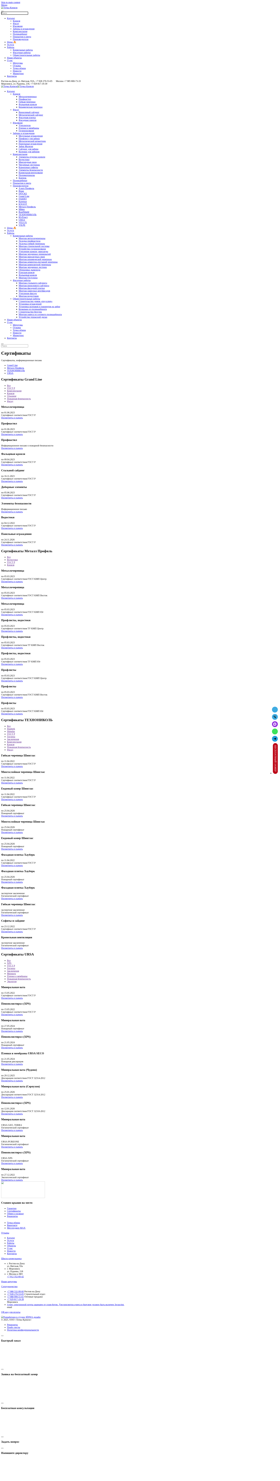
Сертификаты (14, 1211)
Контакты (12, 76)
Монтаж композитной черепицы (35, 264)
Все (9, 385)
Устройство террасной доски (33, 317)
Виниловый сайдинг (29, 112)
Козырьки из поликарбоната (33, 309)
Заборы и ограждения (23, 29)
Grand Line (24, 196)
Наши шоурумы (9, 1281)
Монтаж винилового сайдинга (34, 285)
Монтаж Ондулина (28, 277)
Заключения (13, 739)
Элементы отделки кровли (32, 157)
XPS (9, 963)
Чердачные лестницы (29, 165)
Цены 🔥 (11, 42)
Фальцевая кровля (28, 104)
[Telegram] (275, 739)
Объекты (11, 1245)
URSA (22, 220)
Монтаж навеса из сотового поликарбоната (40, 314)
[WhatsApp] (275, 731)
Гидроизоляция (26, 130)
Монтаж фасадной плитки (32, 288)
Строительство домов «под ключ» (35, 301)
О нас (10, 60)
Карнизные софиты (28, 167)
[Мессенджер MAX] (275, 724)
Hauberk (11, 729)
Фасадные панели (27, 120)
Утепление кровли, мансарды (33, 251)
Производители (20, 39)
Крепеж (22, 178)
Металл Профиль (27, 206)
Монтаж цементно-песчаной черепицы (38, 262)
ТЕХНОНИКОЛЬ (27, 214)
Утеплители (25, 125)
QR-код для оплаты (10, 1312)
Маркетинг (18, 73)
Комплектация (20, 31)
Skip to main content (10, 2)
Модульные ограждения (31, 136)
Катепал (23, 201)
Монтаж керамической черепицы (35, 259)
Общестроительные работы (26, 55)
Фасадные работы (22, 52)
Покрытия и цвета (22, 36)
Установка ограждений (30, 304)
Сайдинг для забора (28, 149)
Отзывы (17, 65)
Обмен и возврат (15, 1213)
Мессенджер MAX (16, 1228)
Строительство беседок (30, 312)
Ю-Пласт (23, 217)
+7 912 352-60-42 (15, 1276)
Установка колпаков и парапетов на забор (39, 306)
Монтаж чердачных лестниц (33, 267)
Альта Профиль (26, 188)
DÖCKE (23, 193)
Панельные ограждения (30, 144)
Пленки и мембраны (29, 128)
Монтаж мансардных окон (32, 256)
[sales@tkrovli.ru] (275, 710)
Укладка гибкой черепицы (32, 243)
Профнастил (25, 99)
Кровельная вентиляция (31, 172)
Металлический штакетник (32, 141)
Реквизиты (12, 1216)
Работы (10, 47)
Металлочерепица (28, 96)
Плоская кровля (26, 272)
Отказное (11, 396)
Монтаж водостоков (29, 296)
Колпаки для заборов (29, 151)
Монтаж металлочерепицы (32, 238)
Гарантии (11, 1208)
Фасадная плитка (27, 117)
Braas (21, 191)
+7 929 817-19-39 (15, 1299)
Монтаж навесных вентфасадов (34, 291)
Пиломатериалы (27, 175)
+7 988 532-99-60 (15, 1291)
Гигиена (11, 736)
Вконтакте (12, 1225)
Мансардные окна (28, 162)
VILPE (22, 225)
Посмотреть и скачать (12, 418)
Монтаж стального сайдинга (33, 283)
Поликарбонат (20, 34)
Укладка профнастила (29, 241)
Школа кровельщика (11, 1258)
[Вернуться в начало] (9, 7)
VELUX (23, 222)
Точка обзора (19, 68)
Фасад (16, 23)
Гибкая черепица (27, 102)
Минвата (11, 973)
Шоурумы (18, 63)
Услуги (10, 44)
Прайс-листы (13, 1327)
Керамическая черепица (30, 107)
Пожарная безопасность (19, 398)
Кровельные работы (23, 50)
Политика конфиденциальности (23, 1330)
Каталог (11, 18)
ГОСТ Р (11, 388)
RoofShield (24, 212)
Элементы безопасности (31, 170)
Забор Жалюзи (26, 146)
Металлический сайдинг (31, 115)
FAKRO (23, 199)
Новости (17, 71)
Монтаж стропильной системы (34, 246)
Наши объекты (14, 58)
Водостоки (24, 159)
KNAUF (23, 204)
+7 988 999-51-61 (15, 1296)
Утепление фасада (28, 293)
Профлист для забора (29, 138)
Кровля (16, 21)
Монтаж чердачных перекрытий (35, 254)
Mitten (22, 209)
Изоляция (17, 26)
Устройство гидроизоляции (32, 249)
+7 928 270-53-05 (15, 1294)
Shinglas (11, 731)
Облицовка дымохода (29, 270)
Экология (11, 981)
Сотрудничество (9, 1286)
